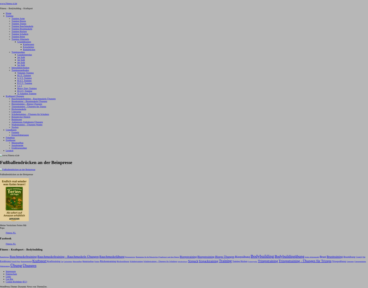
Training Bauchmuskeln (22, 26)
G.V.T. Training (24, 78)
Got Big (9, 279)
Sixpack (193, 261)
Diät (363, 257)
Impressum (11, 271)
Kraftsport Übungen (15, 96)
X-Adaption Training (26, 93)
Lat (62, 261)
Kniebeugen (28, 44)
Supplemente (17, 145)
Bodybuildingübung (289, 256)
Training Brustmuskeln (22, 29)
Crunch (359, 257)
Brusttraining (335, 256)
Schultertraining (136, 261)
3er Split (21, 60)
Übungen (29, 266)
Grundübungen (24, 42)
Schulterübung (182, 261)
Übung (16, 265)
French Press (15, 261)
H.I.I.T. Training (24, 91)
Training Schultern (20, 34)
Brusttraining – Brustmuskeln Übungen (29, 101)
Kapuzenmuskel (26, 262)
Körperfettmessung (20, 135)
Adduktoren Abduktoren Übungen (27, 122)
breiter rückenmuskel (312, 257)
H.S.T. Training (24, 80)
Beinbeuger (17, 119)
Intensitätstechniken (20, 67)
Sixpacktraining (208, 261)
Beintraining (130, 257)
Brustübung (349, 256)
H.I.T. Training (24, 75)
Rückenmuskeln (19, 109)
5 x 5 (19, 86)
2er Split (21, 57)
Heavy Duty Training (27, 88)
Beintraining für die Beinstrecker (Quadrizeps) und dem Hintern (157, 257)
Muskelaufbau (88, 261)
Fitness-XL (11, 233)
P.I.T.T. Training (24, 83)
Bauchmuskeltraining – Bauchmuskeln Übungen (34, 99)
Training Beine (18, 36)
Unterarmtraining (360, 261)
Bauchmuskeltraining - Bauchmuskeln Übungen (68, 256)
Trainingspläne (18, 52)
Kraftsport (39, 261)
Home (8, 13)
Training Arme (18, 18)
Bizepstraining (188, 256)
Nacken (15, 127)
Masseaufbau (17, 143)
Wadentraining (5, 266)
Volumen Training (25, 73)
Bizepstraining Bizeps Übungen (215, 256)
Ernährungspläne (19, 148)
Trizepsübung (339, 261)
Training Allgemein (20, 39)
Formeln (15, 132)
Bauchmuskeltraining (23, 256)
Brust (323, 256)
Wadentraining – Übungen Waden (27, 124)
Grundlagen (11, 130)
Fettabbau (10, 137)
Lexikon (9, 150)
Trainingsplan (252, 261)
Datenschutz (11, 274)
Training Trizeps (19, 23)
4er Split (21, 62)
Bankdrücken (29, 49)
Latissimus (68, 261)
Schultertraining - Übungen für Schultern (160, 261)
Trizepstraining (268, 261)
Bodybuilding (262, 256)
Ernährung (10, 140)
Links (8, 276)
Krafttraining (54, 261)
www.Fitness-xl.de (8, 3)
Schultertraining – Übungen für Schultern (30, 114)
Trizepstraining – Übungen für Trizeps (29, 106)
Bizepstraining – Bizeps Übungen (27, 104)
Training (9, 16)
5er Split (21, 65)
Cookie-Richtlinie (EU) (16, 282)
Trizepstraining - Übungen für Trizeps (305, 261)
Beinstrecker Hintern (21, 117)
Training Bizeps (19, 21)
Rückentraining (108, 261)
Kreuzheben (28, 47)
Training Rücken (19, 31)
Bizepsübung (242, 256)
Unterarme (16, 111)
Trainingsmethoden (20, 70)
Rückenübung (123, 261)
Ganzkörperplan (24, 55)
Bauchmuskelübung (112, 256)
